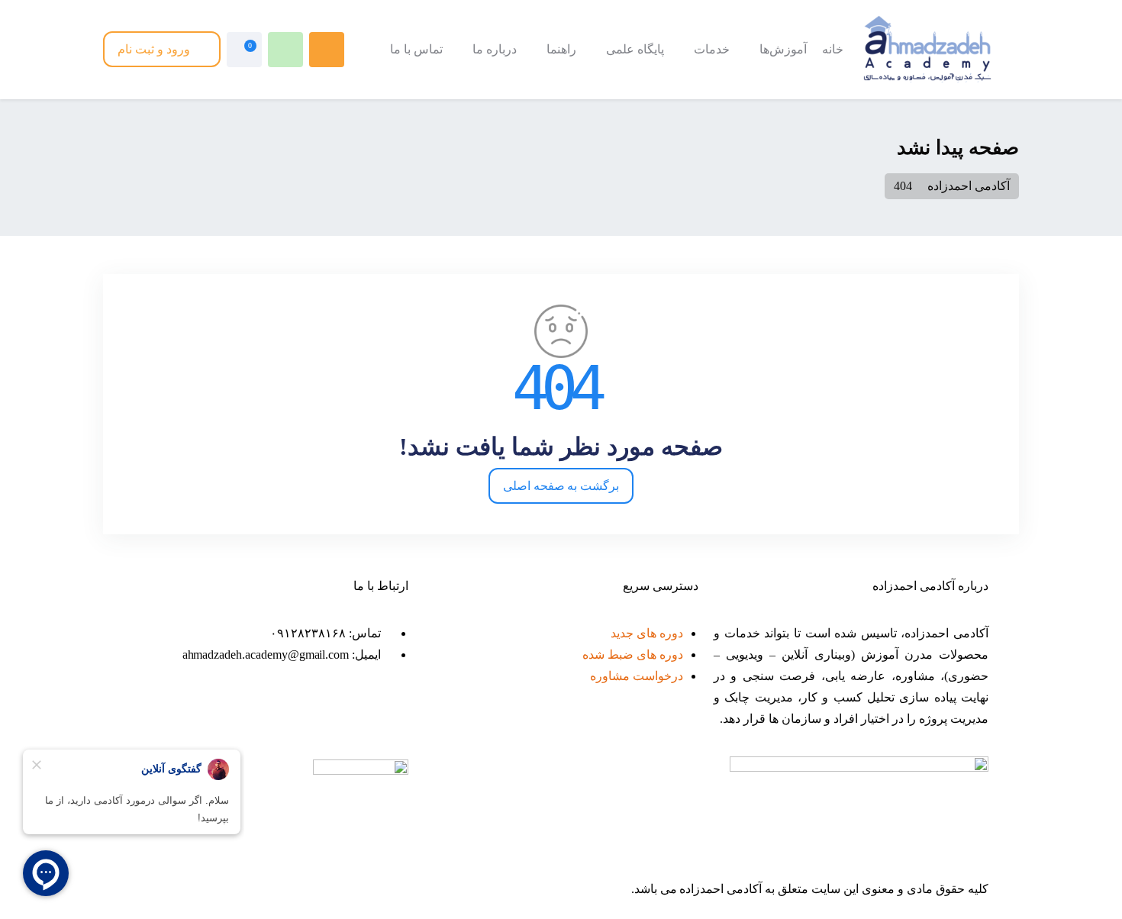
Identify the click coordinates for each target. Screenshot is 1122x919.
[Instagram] (348, 718)
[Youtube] (266, 718)
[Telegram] (307, 718)
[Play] (183, 718)
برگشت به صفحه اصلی (561, 485)
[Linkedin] (224, 718)
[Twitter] (389, 718)
